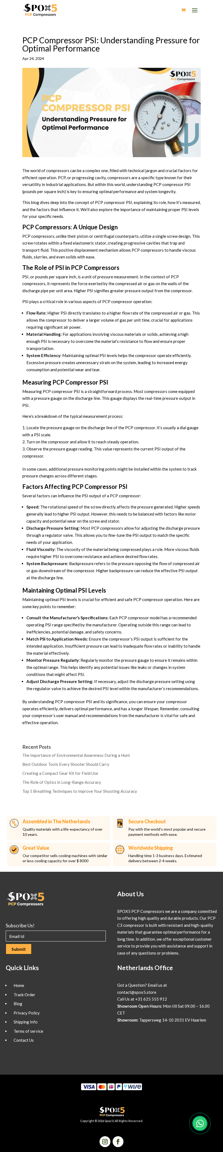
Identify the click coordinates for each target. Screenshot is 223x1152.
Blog (18, 1003)
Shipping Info (26, 1021)
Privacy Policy (27, 1012)
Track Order (24, 994)
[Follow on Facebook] (118, 1141)
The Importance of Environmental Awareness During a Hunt (76, 755)
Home (19, 985)
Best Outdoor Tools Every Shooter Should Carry (65, 764)
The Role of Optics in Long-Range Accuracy (61, 782)
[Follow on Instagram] (105, 1141)
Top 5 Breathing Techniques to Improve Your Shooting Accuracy (79, 791)
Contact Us (24, 1040)
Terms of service (28, 1031)
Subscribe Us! (20, 925)
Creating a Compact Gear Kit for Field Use (60, 773)
